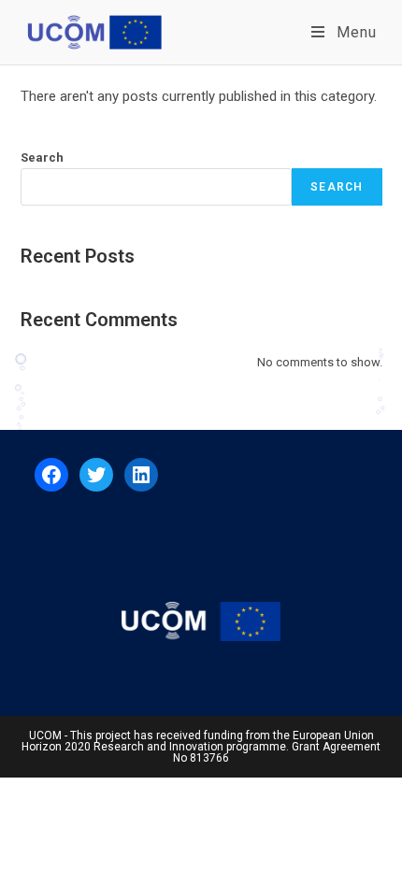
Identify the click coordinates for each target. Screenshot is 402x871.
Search (42, 157)
